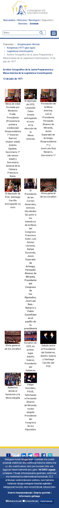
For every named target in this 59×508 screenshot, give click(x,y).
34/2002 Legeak (47, 469)
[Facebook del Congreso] (44, 455)
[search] (24, 32)
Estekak (34, 23)
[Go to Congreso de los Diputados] (29, 8)
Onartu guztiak (42, 492)
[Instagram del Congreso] (37, 455)
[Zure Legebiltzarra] (13, 455)
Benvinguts (34, 20)
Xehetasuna (46, 501)
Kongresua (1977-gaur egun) (21, 47)
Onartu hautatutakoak (20, 492)
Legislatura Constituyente (20, 51)
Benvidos (22, 23)
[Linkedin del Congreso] (23, 455)
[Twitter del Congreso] (50, 455)
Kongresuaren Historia (28, 44)
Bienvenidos (9, 20)
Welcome (22, 20)
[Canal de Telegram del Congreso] (30, 455)
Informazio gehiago (29, 496)
